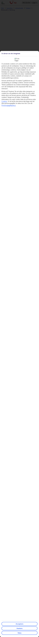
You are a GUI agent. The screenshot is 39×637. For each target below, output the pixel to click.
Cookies (4, 101)
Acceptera (19, 624)
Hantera (19, 628)
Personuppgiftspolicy (9, 105)
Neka (19, 633)
